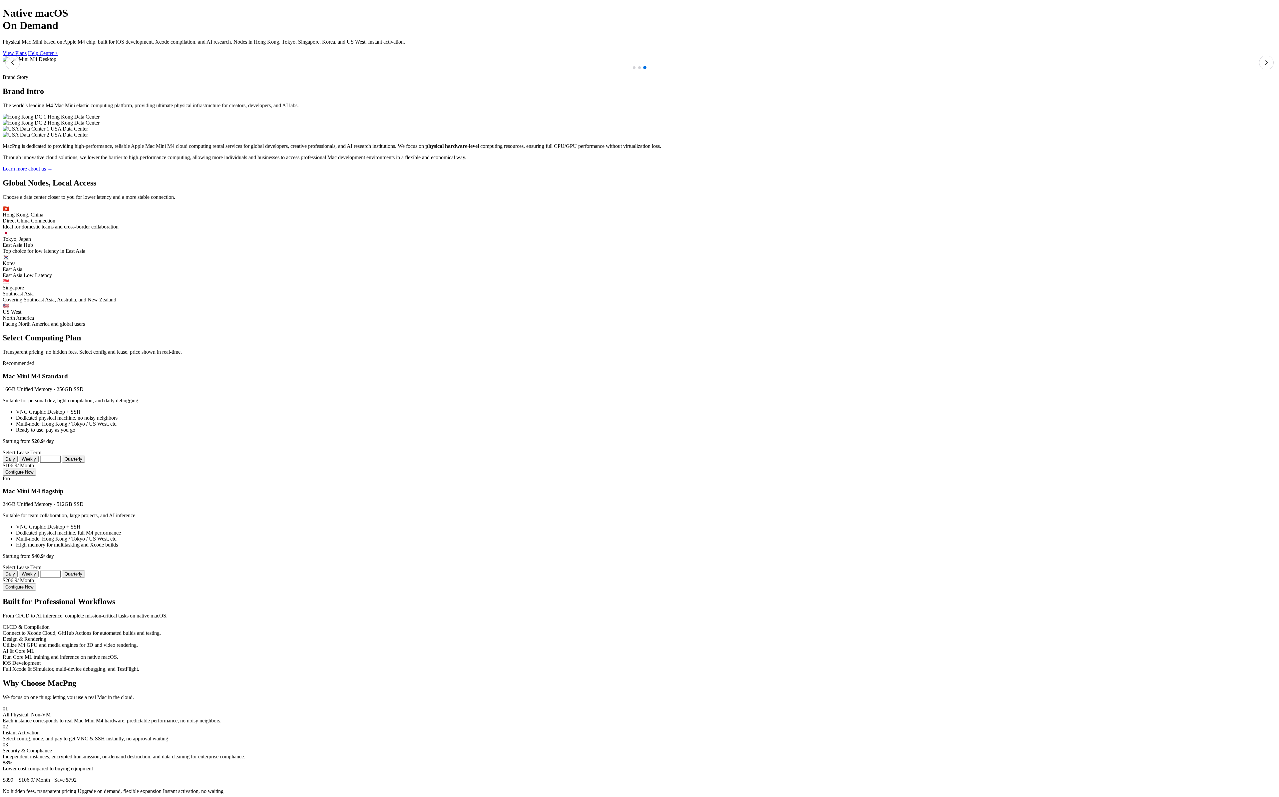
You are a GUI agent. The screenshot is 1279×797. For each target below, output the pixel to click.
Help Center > (43, 53)
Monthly (50, 459)
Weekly (29, 459)
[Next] (1266, 62)
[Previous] (12, 62)
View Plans (15, 53)
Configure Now (19, 472)
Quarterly (73, 459)
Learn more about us (28, 169)
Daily (10, 459)
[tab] (634, 67)
